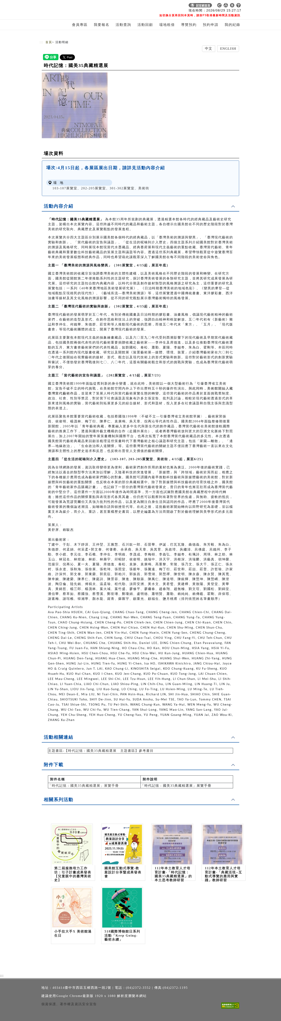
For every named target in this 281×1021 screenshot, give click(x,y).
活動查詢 (123, 25)
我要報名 (101, 25)
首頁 (48, 42)
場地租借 (167, 25)
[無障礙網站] (231, 1008)
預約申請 (210, 25)
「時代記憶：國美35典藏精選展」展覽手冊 (83, 785)
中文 (208, 49)
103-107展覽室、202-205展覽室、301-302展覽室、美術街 (100, 188)
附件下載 (54, 764)
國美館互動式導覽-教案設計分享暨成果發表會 (123, 872)
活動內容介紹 (58, 206)
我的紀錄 (232, 25)
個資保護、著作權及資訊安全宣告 (69, 1004)
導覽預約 (189, 25)
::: (41, 42)
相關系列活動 (58, 799)
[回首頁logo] (68, 6)
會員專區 (80, 25)
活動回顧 (145, 25)
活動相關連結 (58, 737)
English (228, 49)
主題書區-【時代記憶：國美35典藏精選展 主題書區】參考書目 (101, 750)
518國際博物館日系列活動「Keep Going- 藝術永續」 (122, 935)
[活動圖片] (75, 105)
